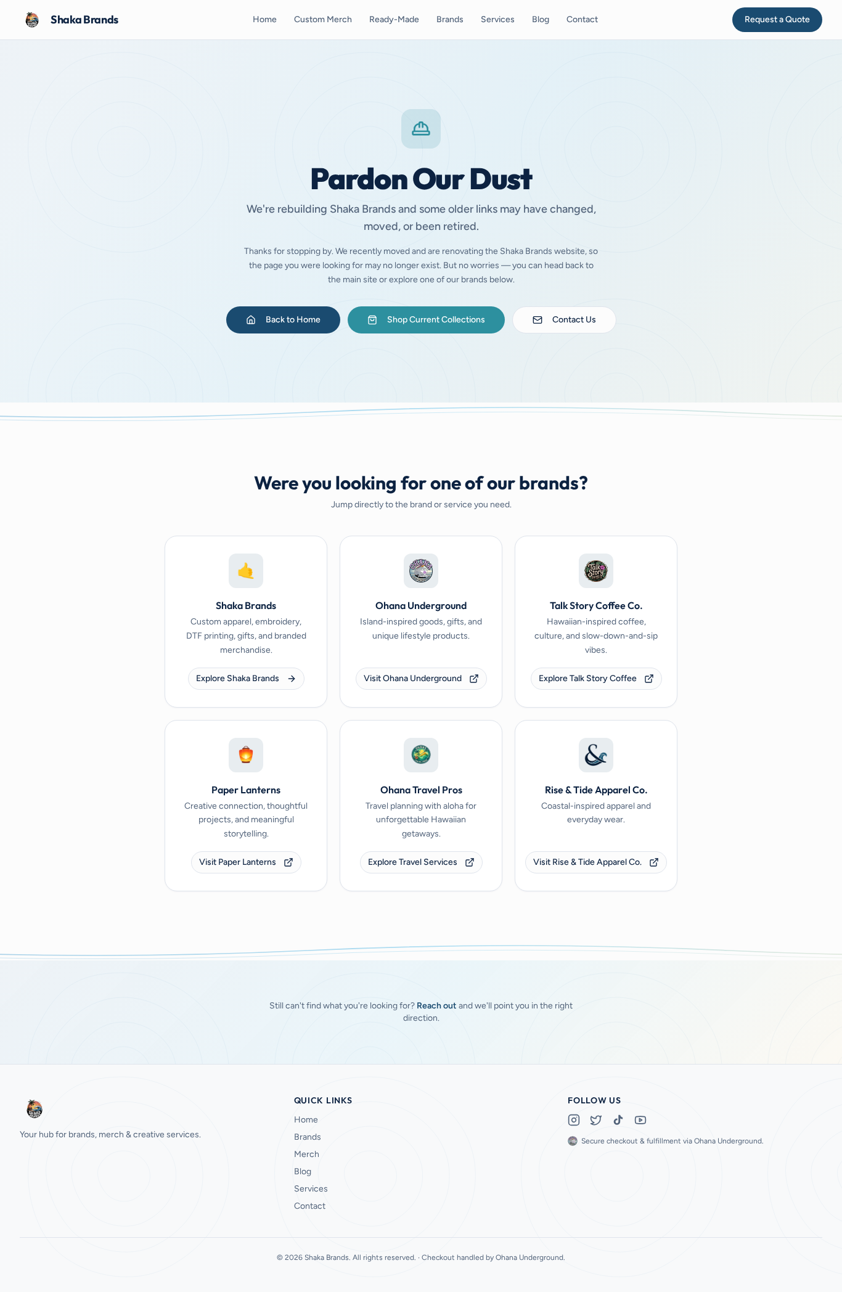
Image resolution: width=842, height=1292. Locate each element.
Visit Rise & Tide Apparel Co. (587, 862)
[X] (596, 1120)
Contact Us (574, 319)
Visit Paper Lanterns (237, 862)
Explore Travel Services (412, 862)
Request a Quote (777, 19)
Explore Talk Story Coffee (588, 678)
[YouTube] (640, 1120)
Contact (582, 19)
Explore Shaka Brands (237, 678)
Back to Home (293, 319)
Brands (450, 19)
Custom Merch (323, 19)
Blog (540, 19)
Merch (306, 1154)
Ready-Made (394, 19)
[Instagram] (574, 1120)
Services (498, 19)
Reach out (437, 1005)
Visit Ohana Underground (413, 678)
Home (265, 19)
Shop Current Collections (436, 319)
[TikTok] (618, 1120)
